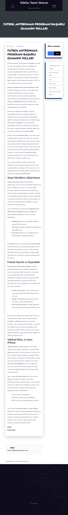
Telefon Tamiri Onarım (34, 2)
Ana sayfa (34, 503)
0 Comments (19, 46)
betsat (9, 427)
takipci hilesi (52, 88)
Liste (50, 79)
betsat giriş (11, 430)
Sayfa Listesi (52, 83)
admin (11, 46)
